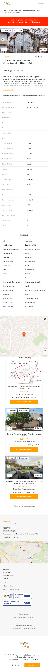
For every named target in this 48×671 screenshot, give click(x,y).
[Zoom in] (45, 350)
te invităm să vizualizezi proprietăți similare (24, 22)
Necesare (15, 659)
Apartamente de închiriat (24, 626)
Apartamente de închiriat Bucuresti (24, 628)
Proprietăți (6, 569)
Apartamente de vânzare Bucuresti (33, 95)
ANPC (4, 583)
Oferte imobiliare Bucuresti (11, 95)
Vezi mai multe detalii (24, 402)
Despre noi (6, 572)
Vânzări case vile (24, 614)
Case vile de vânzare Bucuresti (24, 617)
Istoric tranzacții (8, 576)
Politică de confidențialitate (11, 589)
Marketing (35, 659)
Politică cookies (8, 586)
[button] (3, 39)
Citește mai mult (8, 90)
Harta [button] (44, 50)
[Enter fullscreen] (45, 319)
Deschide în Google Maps (11, 537)
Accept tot (32, 665)
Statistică (25, 659)
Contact (5, 579)
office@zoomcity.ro (9, 531)
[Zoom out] (45, 353)
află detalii (27, 655)
